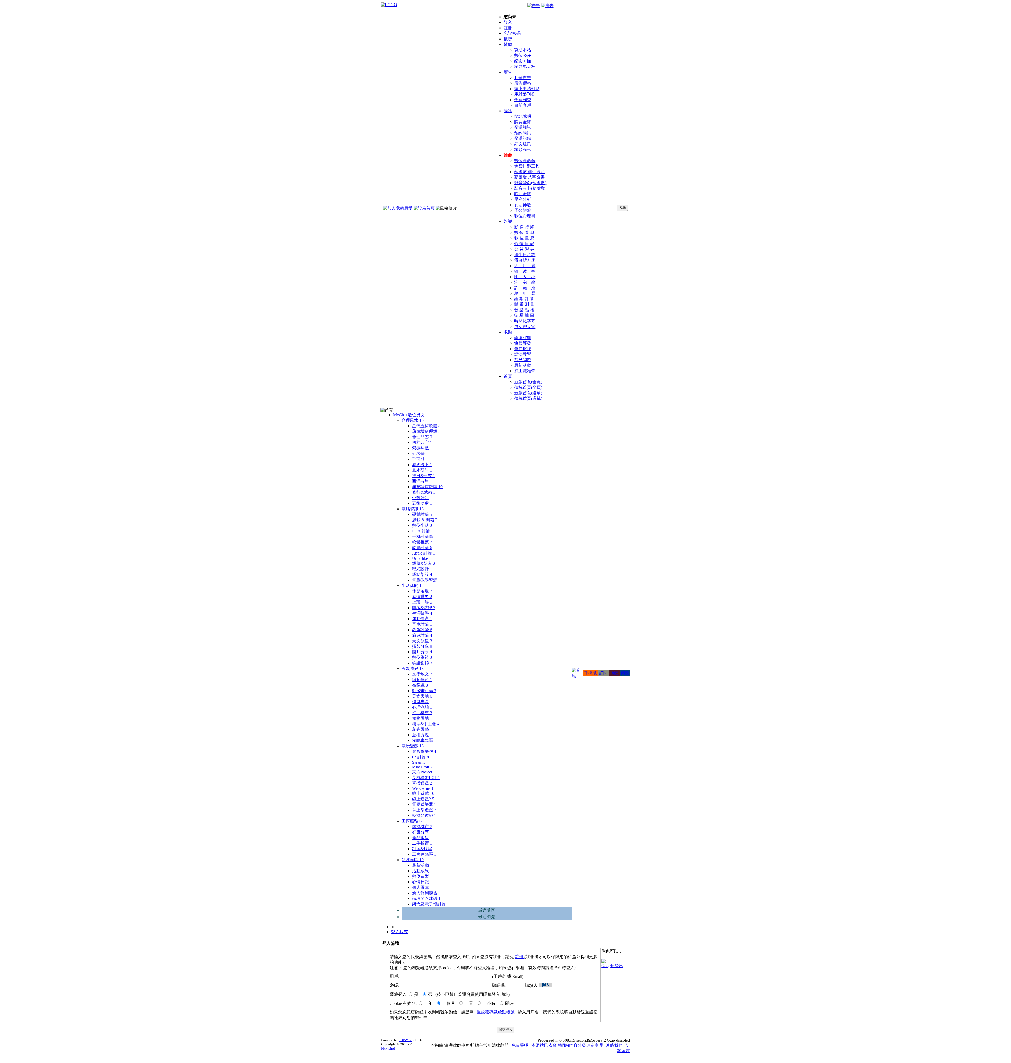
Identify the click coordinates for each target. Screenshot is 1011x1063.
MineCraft (422, 767)
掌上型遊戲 (424, 810)
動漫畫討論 (424, 690)
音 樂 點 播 (524, 310)
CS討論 (420, 757)
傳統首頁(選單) (528, 398)
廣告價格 (522, 83)
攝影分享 (422, 646)
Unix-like (420, 558)
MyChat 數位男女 (409, 415)
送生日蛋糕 (524, 254)
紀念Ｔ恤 (522, 61)
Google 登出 (612, 965)
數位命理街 (524, 216)
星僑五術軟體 (426, 426)
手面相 (418, 459)
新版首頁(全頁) (528, 382)
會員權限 (522, 348)
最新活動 (522, 365)
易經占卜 (422, 464)
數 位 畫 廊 (524, 238)
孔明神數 (522, 205)
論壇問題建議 (426, 898)
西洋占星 (420, 481)
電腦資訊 (413, 509)
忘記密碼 (512, 33)
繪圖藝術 (422, 679)
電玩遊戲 (413, 746)
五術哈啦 (422, 503)
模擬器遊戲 (424, 815)
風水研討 (422, 470)
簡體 (625, 673)
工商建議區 (424, 854)
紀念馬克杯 (524, 66)
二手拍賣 (422, 843)
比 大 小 (524, 277)
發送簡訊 (522, 127)
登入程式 (399, 931)
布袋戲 (420, 685)
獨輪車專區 (422, 740)
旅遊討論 (422, 635)
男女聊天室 (524, 326)
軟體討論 (422, 547)
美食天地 (422, 696)
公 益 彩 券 (524, 249)
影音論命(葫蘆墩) (530, 182)
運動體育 (422, 618)
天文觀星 (422, 641)
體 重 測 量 (524, 304)
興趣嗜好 (413, 668)
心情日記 (420, 882)
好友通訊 (522, 144)
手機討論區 (422, 536)
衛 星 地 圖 (524, 315)
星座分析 (522, 199)
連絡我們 (614, 1045)
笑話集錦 (422, 663)
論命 (508, 155)
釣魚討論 (422, 630)
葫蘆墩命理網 (426, 431)
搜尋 (508, 39)
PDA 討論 (421, 531)
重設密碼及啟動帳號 (496, 1012)
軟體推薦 (422, 542)
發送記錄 (522, 138)
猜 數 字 (524, 271)
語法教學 (522, 354)
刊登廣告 (522, 77)
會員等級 (522, 343)
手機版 (590, 673)
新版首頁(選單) (528, 393)
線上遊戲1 (423, 793)
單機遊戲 (422, 783)
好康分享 (420, 832)
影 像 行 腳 (524, 227)
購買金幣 (522, 122)
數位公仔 (522, 55)
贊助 (508, 44)
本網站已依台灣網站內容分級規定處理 (567, 1045)
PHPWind (405, 1040)
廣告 (508, 72)
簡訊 (508, 111)
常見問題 (522, 359)
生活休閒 (413, 585)
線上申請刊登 (526, 88)
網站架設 (422, 574)
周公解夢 (522, 210)
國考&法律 (423, 607)
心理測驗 (422, 707)
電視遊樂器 (424, 804)
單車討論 (422, 624)
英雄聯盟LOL (426, 777)
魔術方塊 (420, 735)
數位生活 (422, 525)
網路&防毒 (423, 563)
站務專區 (413, 860)
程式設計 (420, 569)
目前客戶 (522, 105)
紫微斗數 (422, 448)
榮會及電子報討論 (429, 904)
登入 (508, 22)
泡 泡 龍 (524, 282)
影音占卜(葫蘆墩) (530, 188)
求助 (508, 332)
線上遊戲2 (423, 799)
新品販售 (420, 837)
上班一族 (422, 602)
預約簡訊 (522, 133)
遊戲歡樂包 (424, 751)
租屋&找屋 (422, 848)
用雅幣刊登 (524, 94)
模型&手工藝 (425, 724)
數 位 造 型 (524, 232)
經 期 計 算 (524, 299)
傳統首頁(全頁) (528, 387)
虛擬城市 (422, 826)
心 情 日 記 (524, 243)
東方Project (422, 772)
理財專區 (420, 701)
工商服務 (412, 821)
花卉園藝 (420, 729)
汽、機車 (422, 713)
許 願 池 (524, 288)
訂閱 (603, 673)
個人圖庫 (420, 887)
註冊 (508, 28)
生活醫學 (422, 613)
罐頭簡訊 (522, 149)
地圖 (614, 673)
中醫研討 (420, 498)
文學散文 (422, 674)
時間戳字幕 (524, 321)
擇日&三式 (423, 475)
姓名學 (418, 453)
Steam (418, 762)
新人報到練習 (424, 893)
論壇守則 (522, 337)
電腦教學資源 (424, 580)
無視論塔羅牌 (427, 486)
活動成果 (420, 871)
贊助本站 (522, 50)
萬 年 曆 (524, 293)
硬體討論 (422, 514)
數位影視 (422, 657)
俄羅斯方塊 (524, 260)
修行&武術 (423, 492)
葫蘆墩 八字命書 (529, 177)
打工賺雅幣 (524, 371)
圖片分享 (422, 652)
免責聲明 (520, 1045)
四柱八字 (422, 442)
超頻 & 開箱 (424, 520)
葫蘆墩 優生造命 (529, 171)
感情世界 (422, 596)
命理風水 (413, 420)
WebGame (422, 788)
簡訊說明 (522, 116)
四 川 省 (524, 265)
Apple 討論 (423, 553)
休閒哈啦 (422, 591)
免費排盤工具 (526, 166)
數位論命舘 (524, 160)
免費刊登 (522, 99)
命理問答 (422, 437)
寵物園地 (420, 718)
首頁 (508, 376)
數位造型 (420, 876)
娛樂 (508, 221)
